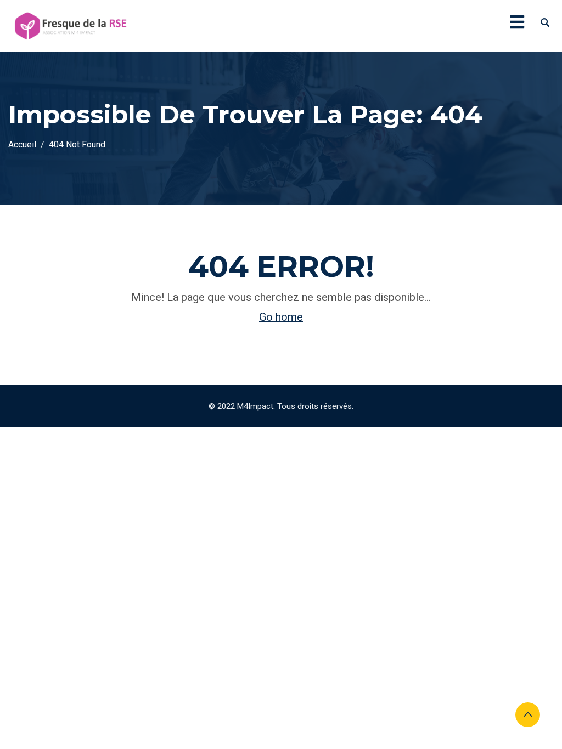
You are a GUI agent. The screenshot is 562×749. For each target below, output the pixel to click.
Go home (281, 317)
